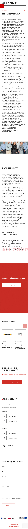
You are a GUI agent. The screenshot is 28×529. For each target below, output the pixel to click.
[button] (3, 326)
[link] (2, 6)
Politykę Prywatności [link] (16, 498)
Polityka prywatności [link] (14, 526)
